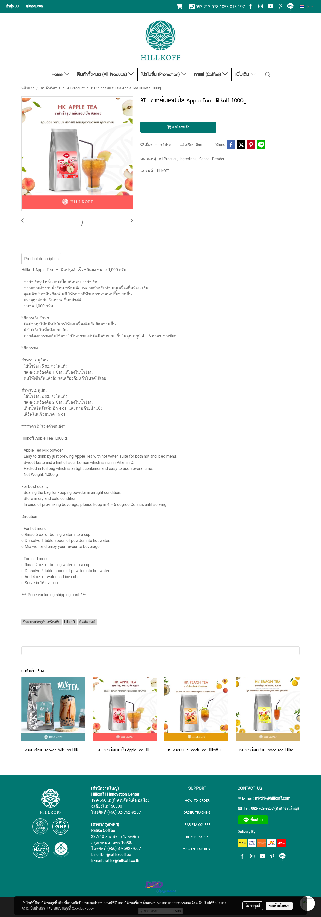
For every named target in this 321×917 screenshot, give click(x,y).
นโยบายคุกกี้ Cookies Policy (74, 908)
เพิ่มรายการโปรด (157, 145)
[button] (267, 74)
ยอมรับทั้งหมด (279, 905)
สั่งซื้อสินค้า (180, 127)
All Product (168, 159)
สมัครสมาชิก (34, 6)
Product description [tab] (41, 258)
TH (307, 7)
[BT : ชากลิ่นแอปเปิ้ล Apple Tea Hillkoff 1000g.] (77, 154)
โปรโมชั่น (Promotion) (161, 74)
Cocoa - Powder (211, 159)
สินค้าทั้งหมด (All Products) (102, 74)
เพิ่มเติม (243, 74)
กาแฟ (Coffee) (208, 74)
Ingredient (188, 159)
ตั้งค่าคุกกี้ (253, 905)
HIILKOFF (162, 171)
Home (58, 74)
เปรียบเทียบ (193, 145)
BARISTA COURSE (197, 825)
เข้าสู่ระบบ (12, 6)
